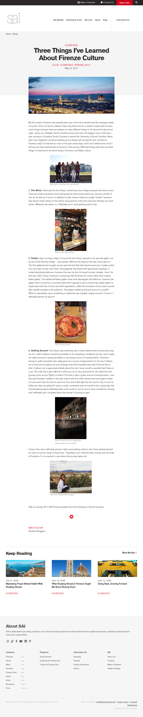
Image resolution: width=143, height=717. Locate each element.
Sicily (8, 680)
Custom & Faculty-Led (49, 664)
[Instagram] (8, 641)
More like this (128, 552)
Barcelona (10, 684)
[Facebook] (16, 641)
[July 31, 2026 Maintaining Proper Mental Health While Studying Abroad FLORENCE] (25, 570)
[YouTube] (20, 641)
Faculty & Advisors (81, 664)
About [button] (97, 20)
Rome (8, 660)
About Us (111, 657)
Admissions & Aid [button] (74, 20)
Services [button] (88, 20)
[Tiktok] (12, 641)
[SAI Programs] (13, 18)
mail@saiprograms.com (106, 702)
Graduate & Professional (50, 660)
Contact (111, 660)
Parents (77, 660)
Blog (105, 20)
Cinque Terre (11, 672)
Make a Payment (114, 664)
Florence (71, 45)
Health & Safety (114, 668)
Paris (8, 688)
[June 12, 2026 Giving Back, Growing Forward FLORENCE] (117, 570)
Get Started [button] (58, 20)
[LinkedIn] (25, 641)
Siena (8, 676)
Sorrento (9, 668)
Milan (8, 664)
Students (77, 657)
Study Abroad (45, 657)
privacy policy (122, 702)
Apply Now (124, 3)
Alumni (76, 668)
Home (8, 34)
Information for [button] (122, 20)
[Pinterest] (30, 641)
